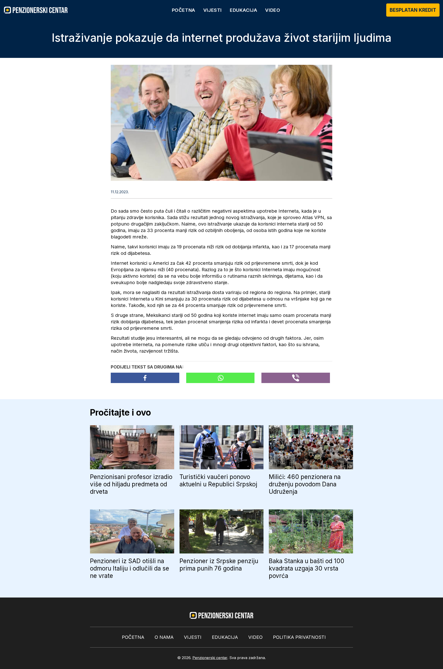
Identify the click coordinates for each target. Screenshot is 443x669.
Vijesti (212, 10)
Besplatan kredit (413, 10)
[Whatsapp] (220, 378)
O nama (164, 637)
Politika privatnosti (299, 637)
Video (272, 10)
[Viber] (295, 378)
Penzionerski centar (209, 657)
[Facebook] (145, 378)
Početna (183, 10)
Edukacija (243, 10)
